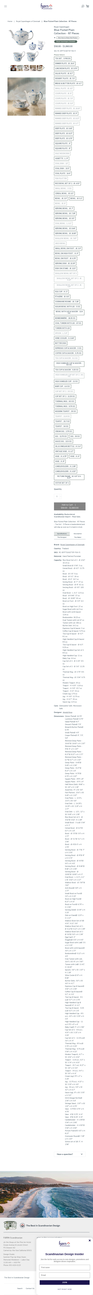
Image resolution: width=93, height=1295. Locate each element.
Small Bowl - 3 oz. (63, 188)
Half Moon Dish (62, 153)
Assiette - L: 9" (61, 158)
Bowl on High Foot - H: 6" (66, 253)
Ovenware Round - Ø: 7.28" (67, 302)
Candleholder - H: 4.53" (65, 471)
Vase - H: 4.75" (61, 456)
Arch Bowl (60, 243)
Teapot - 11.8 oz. (62, 416)
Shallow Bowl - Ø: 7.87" (66, 238)
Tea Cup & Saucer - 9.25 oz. (67, 370)
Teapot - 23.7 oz (62, 421)
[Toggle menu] (5, 6)
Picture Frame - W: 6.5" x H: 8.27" (69, 477)
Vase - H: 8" (60, 461)
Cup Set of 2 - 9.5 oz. (64, 391)
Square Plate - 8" (63, 148)
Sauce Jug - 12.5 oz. (63, 441)
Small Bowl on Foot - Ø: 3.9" (68, 248)
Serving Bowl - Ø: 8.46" (65, 228)
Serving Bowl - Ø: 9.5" (65, 218)
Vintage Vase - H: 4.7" (64, 451)
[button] (43, 67)
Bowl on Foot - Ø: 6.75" (65, 258)
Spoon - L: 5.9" (61, 333)
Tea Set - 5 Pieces (62, 58)
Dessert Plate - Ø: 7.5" (65, 78)
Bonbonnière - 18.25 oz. (65, 318)
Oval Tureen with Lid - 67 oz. (68, 323)
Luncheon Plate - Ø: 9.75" (66, 68)
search (19, 1288)
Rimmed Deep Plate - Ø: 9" (66, 113)
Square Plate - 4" (63, 143)
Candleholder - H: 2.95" (65, 466)
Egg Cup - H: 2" (61, 292)
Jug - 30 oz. (75, 436)
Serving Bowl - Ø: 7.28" (65, 213)
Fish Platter (61, 178)
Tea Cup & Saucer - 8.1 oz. (66, 358)
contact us (30, 1288)
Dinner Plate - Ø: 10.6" (64, 63)
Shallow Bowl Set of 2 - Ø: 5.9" (69, 286)
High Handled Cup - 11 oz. (66, 381)
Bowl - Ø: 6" (60, 203)
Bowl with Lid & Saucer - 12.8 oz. (69, 312)
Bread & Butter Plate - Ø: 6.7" (68, 83)
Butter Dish (60, 343)
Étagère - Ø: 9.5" (62, 297)
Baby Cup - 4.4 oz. (62, 386)
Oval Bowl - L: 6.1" (63, 223)
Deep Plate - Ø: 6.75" (63, 138)
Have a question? (65, 1154)
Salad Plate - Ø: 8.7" (64, 73)
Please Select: (59, 55)
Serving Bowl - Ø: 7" (64, 208)
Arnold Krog (67, 712)
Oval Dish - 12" (61, 163)
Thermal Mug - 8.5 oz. (64, 401)
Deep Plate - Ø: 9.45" (63, 128)
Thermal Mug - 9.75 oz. (65, 406)
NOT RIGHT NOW (65, 1289)
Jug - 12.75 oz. (61, 436)
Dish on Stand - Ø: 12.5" (65, 268)
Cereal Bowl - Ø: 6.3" (64, 193)
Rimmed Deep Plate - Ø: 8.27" (67, 118)
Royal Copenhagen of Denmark (72, 545)
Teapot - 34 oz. (62, 426)
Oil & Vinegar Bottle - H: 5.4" (68, 446)
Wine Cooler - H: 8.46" (64, 338)
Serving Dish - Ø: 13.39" (65, 263)
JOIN (64, 1282)
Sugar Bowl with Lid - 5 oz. (67, 307)
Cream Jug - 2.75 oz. (63, 431)
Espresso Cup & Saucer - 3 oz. (68, 348)
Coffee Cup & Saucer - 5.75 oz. (68, 353)
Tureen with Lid (62, 328)
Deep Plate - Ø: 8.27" (63, 133)
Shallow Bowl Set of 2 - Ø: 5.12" (69, 279)
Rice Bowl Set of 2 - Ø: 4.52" (67, 183)
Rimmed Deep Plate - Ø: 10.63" (67, 108)
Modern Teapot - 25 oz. (65, 411)
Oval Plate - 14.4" (63, 173)
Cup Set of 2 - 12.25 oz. (65, 396)
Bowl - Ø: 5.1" (76, 198)
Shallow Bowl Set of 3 (66, 273)
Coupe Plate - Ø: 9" (63, 93)
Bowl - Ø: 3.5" (61, 198)
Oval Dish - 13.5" (62, 168)
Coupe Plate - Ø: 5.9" (64, 103)
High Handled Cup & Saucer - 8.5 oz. (69, 364)
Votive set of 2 (62, 483)
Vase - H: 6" (75, 456)
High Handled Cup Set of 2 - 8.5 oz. (69, 375)
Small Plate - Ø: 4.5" (64, 88)
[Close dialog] (89, 1240)
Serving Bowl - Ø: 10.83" (65, 233)
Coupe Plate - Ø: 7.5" (64, 98)
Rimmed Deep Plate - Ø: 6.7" (66, 123)
